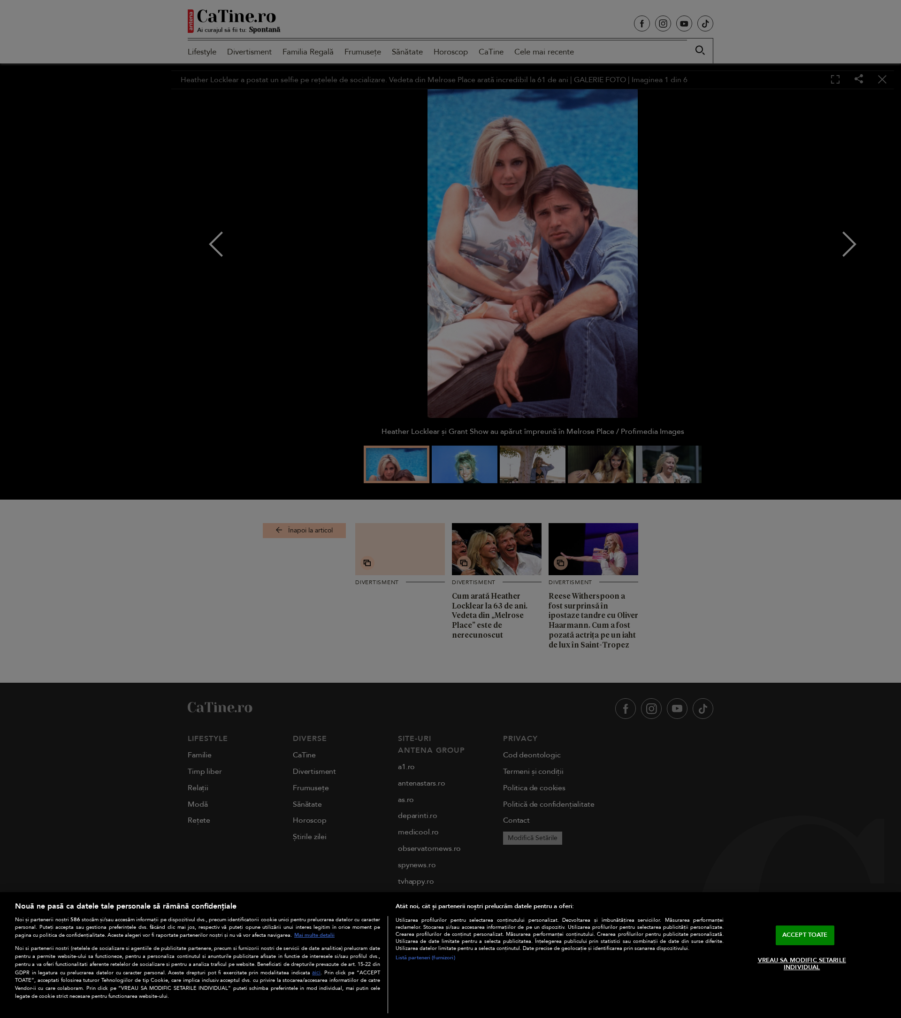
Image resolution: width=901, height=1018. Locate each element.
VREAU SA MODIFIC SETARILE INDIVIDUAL (802, 964)
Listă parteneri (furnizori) (425, 957)
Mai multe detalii (314, 935)
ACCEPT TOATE (805, 935)
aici (316, 973)
